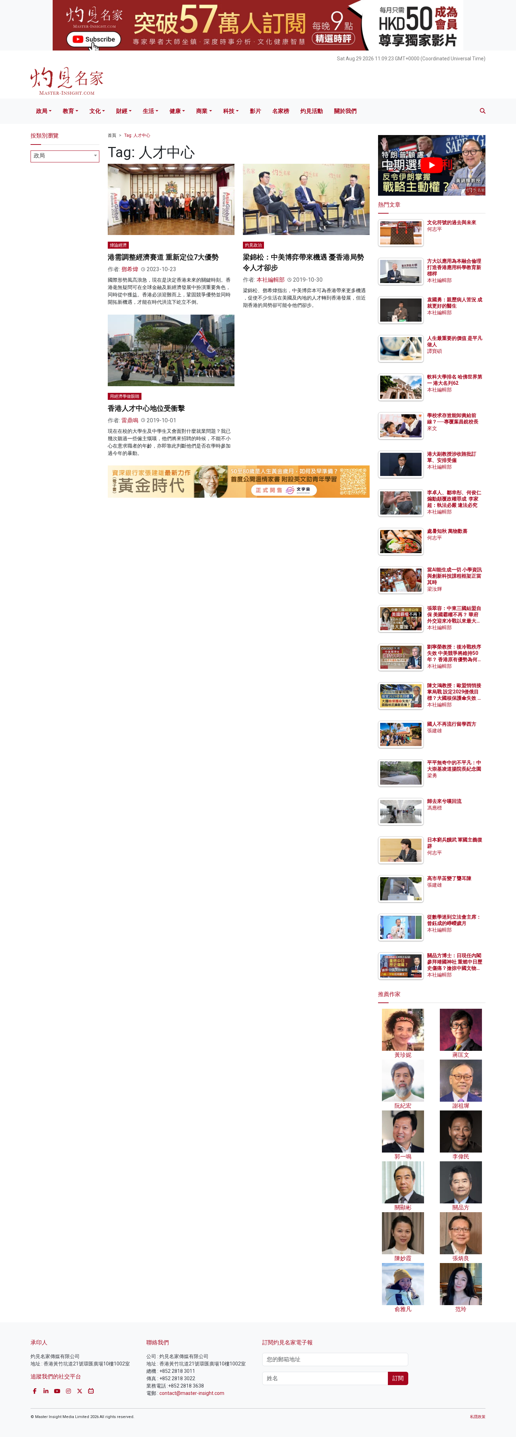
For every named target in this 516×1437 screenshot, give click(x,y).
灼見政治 (253, 245)
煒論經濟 (118, 245)
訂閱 (398, 1378)
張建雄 (434, 730)
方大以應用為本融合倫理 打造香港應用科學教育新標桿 (454, 267)
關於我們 (345, 111)
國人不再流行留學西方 (451, 724)
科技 (228, 111)
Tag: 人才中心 (137, 135)
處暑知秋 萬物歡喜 (447, 531)
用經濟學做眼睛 (124, 396)
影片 (255, 111)
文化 (95, 111)
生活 (148, 111)
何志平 (434, 229)
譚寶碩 (434, 351)
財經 (121, 111)
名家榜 (280, 111)
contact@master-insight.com (191, 1393)
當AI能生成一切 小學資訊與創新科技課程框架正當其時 (454, 576)
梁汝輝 (434, 589)
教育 (68, 111)
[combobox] (65, 156)
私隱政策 (477, 1417)
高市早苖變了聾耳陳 (449, 878)
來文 (432, 428)
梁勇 (432, 775)
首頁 (112, 135)
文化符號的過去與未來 (451, 222)
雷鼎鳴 (129, 420)
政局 (41, 111)
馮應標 (434, 808)
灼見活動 (311, 111)
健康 (175, 111)
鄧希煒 (129, 269)
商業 (201, 111)
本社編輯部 (271, 279)
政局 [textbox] (39, 155)
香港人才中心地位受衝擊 (146, 408)
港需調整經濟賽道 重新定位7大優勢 (163, 257)
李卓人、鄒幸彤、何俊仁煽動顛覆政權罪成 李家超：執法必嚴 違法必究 (454, 499)
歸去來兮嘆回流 (444, 801)
